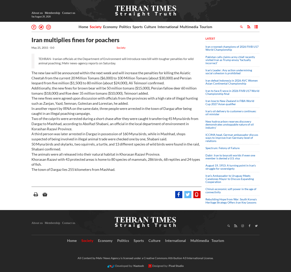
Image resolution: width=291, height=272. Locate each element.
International (168, 27)
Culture (150, 27)
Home (83, 27)
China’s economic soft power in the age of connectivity (230, 190)
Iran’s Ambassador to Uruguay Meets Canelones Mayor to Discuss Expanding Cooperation (229, 179)
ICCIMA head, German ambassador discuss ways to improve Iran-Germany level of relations (231, 138)
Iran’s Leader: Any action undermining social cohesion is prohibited (228, 71)
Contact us (68, 12)
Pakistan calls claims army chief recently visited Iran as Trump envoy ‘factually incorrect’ (230, 60)
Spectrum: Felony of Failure (222, 148)
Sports (137, 27)
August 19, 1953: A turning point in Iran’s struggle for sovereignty (230, 167)
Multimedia (189, 27)
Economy (110, 27)
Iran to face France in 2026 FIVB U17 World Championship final (232, 92)
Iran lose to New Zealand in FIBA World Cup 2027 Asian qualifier (229, 102)
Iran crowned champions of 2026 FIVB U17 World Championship (232, 48)
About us (37, 12)
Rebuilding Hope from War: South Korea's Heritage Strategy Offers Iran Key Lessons (231, 201)
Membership (52, 12)
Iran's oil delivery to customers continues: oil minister (230, 112)
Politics (125, 27)
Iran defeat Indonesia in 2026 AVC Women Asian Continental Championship (231, 82)
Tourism (206, 27)
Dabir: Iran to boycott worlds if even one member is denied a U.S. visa (230, 157)
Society (96, 27)
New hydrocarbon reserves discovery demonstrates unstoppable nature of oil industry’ (229, 124)
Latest (210, 38)
